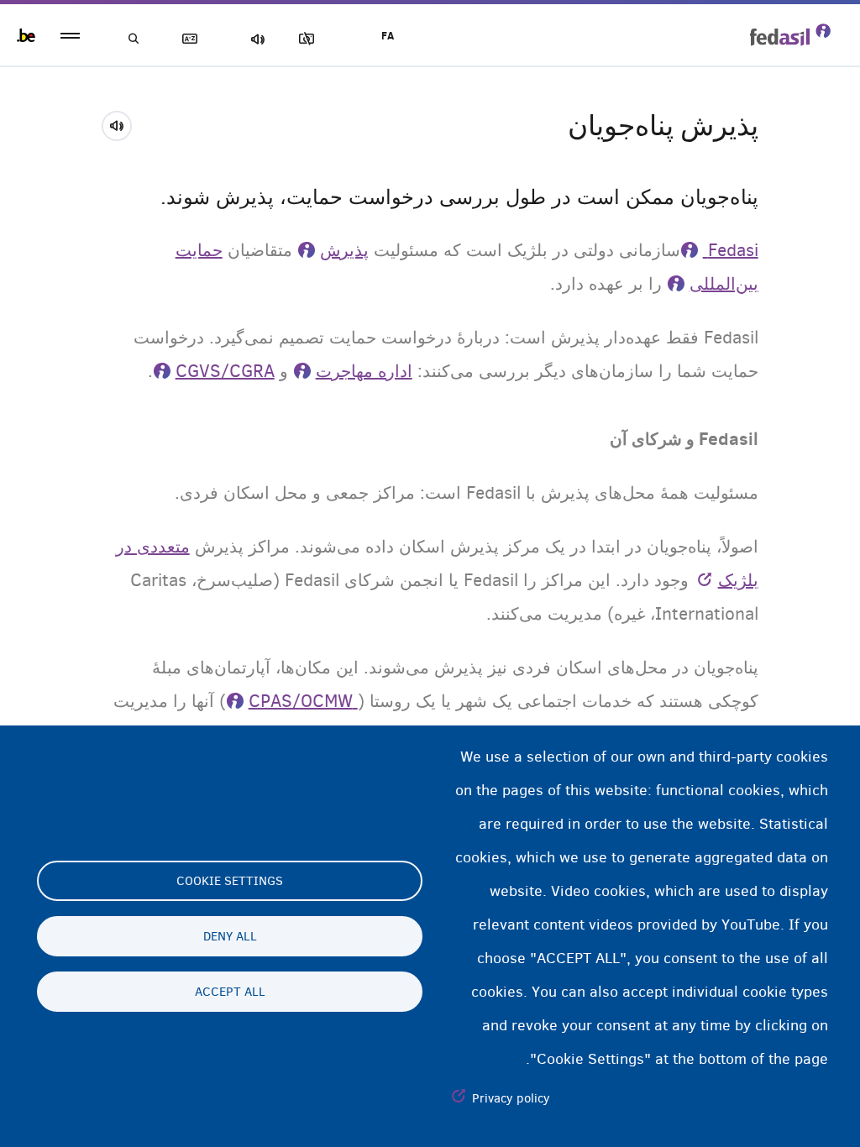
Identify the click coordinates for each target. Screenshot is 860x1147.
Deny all (230, 936)
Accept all (230, 991)
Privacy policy (511, 1098)
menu (70, 35)
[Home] (790, 34)
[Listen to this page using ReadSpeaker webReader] (122, 123)
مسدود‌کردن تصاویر (310, 39)
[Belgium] (26, 35)
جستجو (134, 39)
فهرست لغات (193, 39)
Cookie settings (229, 880)
